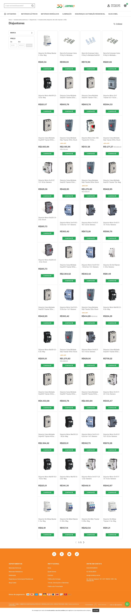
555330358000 (92, 568)
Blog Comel (113, 14)
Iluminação (67, 14)
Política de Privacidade (55, 586)
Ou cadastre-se (115, 6)
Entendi (95, 610)
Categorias (11, 14)
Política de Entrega (54, 579)
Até (19, 42)
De (11, 42)
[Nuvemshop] (116, 605)
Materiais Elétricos (29, 14)
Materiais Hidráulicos (50, 14)
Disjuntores (33, 19)
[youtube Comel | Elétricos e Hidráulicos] (69, 554)
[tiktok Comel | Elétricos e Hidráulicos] (77, 554)
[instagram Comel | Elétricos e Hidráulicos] (54, 554)
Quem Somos (52, 571)
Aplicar (29, 45)
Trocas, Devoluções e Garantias (58, 583)
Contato (50, 575)
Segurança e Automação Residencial (90, 14)
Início (10, 19)
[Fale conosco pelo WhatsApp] (127, 604)
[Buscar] (32, 5)
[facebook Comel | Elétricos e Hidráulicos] (62, 554)
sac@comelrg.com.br (93, 575)
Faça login (117, 5)
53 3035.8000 (91, 571)
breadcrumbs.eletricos (21, 19)
